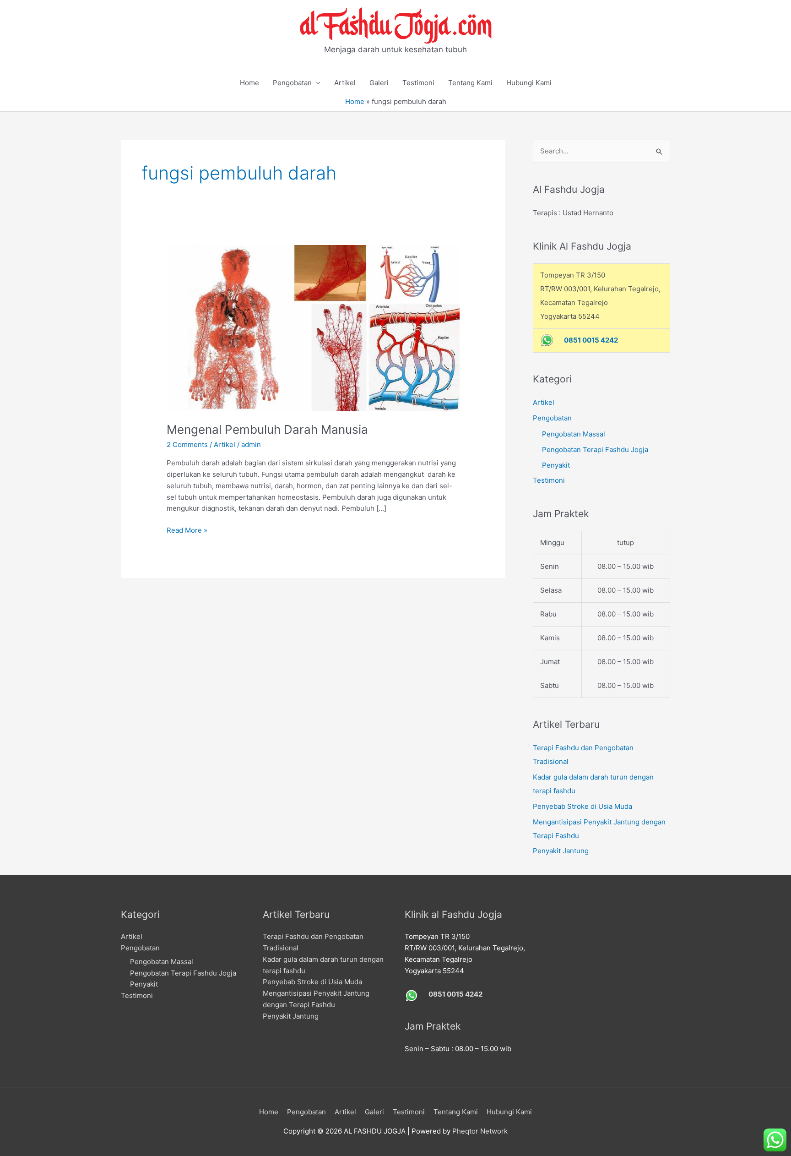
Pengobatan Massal (573, 434)
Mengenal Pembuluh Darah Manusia (267, 429)
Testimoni (418, 82)
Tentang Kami (470, 82)
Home (249, 82)
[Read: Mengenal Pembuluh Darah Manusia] (313, 327)
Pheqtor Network (480, 1131)
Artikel (345, 82)
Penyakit (556, 465)
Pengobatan (292, 82)
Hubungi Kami (529, 82)
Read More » (187, 530)
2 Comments (187, 444)
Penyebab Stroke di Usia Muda (582, 806)
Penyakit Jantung (561, 850)
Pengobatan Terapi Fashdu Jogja (595, 449)
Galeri (379, 82)
